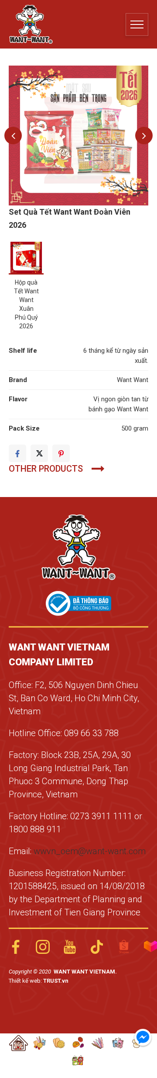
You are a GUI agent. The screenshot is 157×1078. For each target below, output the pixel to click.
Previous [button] (13, 135)
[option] (78, 135)
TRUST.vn (55, 980)
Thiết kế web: (26, 980)
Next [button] (144, 135)
